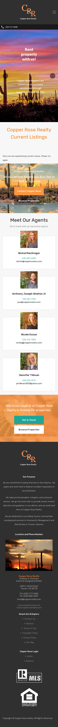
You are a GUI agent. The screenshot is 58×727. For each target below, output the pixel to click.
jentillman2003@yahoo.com (29, 383)
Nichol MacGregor (29, 253)
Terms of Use (30, 628)
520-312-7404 (29, 339)
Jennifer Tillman (29, 375)
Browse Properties (29, 200)
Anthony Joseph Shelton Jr (29, 293)
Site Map (30, 642)
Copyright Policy (30, 633)
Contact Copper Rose (29, 191)
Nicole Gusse (29, 334)
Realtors (30, 624)
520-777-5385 (12, 27)
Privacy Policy (29, 638)
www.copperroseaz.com (29, 605)
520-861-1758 (29, 299)
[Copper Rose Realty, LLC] (29, 20)
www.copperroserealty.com (29, 607)
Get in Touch (29, 420)
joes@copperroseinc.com (29, 302)
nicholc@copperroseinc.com (29, 261)
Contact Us (29, 619)
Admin (30, 656)
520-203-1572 (29, 380)
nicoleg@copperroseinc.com (29, 343)
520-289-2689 (29, 258)
